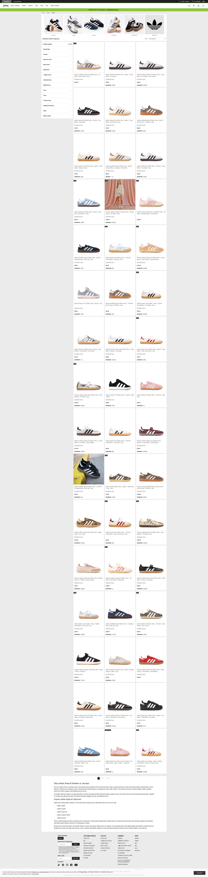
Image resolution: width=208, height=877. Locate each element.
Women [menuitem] (31, 5)
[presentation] (15, 5)
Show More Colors (78, 79)
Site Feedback (87, 855)
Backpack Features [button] (48, 105)
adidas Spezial (61, 818)
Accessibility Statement (124, 850)
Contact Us (86, 838)
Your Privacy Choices (126, 845)
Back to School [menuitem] (55, 5)
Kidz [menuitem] (42, 5)
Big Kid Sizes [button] (47, 85)
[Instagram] (67, 864)
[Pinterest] (63, 864)
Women (136, 840)
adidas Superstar (62, 812)
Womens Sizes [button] (47, 59)
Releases (137, 850)
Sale (136, 848)
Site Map (86, 858)
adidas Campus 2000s (63, 815)
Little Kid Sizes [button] (47, 80)
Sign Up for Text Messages (65, 841)
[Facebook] (72, 864)
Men (136, 843)
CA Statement (121, 853)
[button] (203, 1)
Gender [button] (45, 54)
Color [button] (44, 90)
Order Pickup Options (89, 850)
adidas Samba (61, 806)
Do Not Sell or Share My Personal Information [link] (124, 861)
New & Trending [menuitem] (15, 5)
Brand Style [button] (46, 49)
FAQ (84, 840)
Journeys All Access (106, 840)
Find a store (61, 855)
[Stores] (194, 5)
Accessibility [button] (197, 1)
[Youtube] (77, 864)
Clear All (70, 44)
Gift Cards (103, 850)
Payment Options (88, 853)
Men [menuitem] (36, 5)
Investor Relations (123, 858)
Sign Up (60, 838)
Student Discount (105, 848)
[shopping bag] (203, 5)
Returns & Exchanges (89, 845)
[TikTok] (59, 864)
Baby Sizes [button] (46, 69)
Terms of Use (121, 848)
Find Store (75, 858)
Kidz (136, 845)
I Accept (199, 873)
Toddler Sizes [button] (47, 75)
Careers (120, 838)
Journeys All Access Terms (125, 855)
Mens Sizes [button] (46, 64)
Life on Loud (104, 838)
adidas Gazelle (61, 809)
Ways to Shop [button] (47, 116)
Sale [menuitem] (47, 5)
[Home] (5, 5)
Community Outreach (123, 840)
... (105, 778)
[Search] (189, 5)
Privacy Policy (121, 843)
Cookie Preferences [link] (123, 864)
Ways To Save (104, 845)
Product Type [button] (47, 100)
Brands (137, 838)
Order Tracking (185, 1)
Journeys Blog (104, 843)
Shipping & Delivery (88, 848)
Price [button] (44, 95)
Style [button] (44, 110)
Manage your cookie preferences (40, 872)
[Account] (198, 5)
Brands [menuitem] (24, 5)
